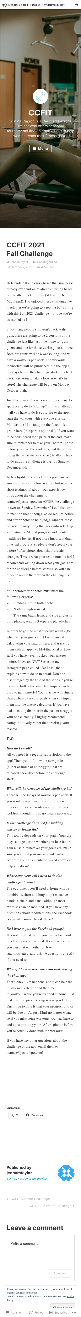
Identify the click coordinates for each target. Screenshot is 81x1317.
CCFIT (40, 112)
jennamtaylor (19, 262)
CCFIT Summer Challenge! (28, 1199)
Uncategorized (47, 262)
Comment (60, 1273)
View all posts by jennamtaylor (27, 1178)
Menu (42, 149)
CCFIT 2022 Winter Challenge (49, 1206)
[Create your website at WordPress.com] (40, 4)
